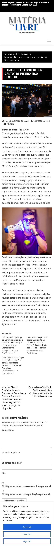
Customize (27, 534)
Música (10, 123)
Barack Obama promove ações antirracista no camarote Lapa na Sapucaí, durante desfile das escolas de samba (37, 342)
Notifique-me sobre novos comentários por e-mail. (27, 486)
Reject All (27, 541)
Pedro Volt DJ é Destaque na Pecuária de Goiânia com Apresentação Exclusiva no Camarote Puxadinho (13, 362)
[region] (27, 524)
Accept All (27, 527)
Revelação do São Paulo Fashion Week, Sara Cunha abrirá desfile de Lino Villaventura (40, 392)
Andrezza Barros (41, 120)
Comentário (8, 430)
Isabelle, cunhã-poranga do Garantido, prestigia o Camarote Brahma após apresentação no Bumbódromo (12, 342)
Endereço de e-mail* (12, 462)
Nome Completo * (11, 452)
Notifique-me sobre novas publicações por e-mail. (26, 494)
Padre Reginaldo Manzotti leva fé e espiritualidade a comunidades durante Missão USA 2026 (25, 3)
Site (4, 473)
